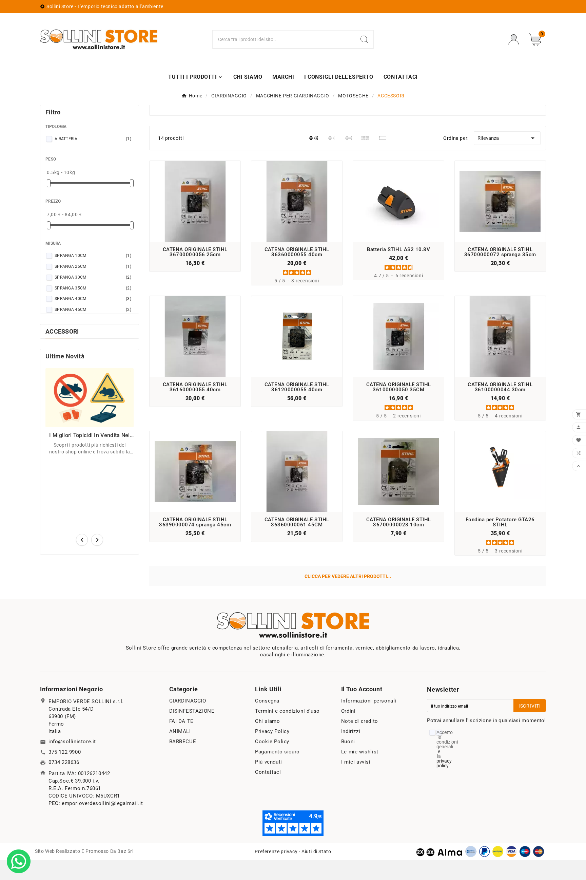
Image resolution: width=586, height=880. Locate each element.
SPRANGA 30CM (93, 277)
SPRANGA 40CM (93, 298)
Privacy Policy (272, 731)
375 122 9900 (64, 752)
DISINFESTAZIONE (192, 711)
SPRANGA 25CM (93, 266)
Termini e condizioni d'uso (287, 711)
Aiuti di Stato (316, 851)
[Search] (364, 39)
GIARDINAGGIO (187, 701)
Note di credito (359, 721)
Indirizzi (350, 731)
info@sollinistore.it (72, 741)
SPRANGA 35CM (93, 288)
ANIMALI (180, 731)
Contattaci (268, 772)
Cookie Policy (272, 741)
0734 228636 (63, 762)
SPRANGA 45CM (93, 309)
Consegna (267, 701)
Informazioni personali (368, 701)
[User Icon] (515, 39)
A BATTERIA (93, 138)
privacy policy (444, 763)
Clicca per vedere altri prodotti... (348, 576)
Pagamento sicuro (277, 752)
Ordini (348, 711)
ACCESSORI (62, 331)
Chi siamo (267, 721)
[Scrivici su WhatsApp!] (19, 861)
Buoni (348, 741)
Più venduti (268, 762)
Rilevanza (507, 138)
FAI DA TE (181, 721)
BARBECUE (182, 741)
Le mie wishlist (359, 752)
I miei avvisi (356, 762)
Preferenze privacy (276, 851)
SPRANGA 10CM (93, 255)
